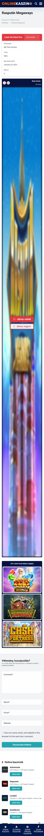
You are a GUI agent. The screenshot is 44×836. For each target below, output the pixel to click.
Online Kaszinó (5, 830)
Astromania (15, 767)
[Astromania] (5, 772)
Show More (31, 37)
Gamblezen (15, 810)
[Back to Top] (39, 823)
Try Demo (22, 580)
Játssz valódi (24, 319)
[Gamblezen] (5, 814)
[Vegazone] (5, 786)
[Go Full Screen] (8, 82)
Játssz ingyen (23, 326)
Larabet (13, 796)
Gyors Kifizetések (38, 830)
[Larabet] (5, 800)
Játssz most (16, 774)
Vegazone (14, 781)
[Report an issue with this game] (4, 82)
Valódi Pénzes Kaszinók (28, 831)
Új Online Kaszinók (17, 830)
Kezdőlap (5, 23)
